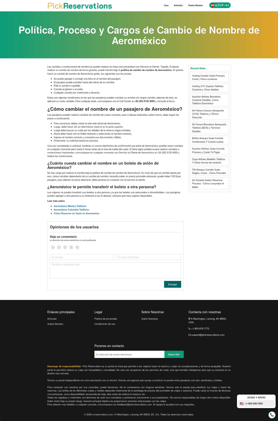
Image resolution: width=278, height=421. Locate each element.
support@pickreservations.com (208, 334)
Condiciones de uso (104, 323)
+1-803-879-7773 (199, 328)
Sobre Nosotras (149, 318)
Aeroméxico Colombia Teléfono (71, 209)
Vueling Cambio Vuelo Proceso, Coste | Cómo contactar (208, 77)
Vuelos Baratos (195, 5)
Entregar (172, 284)
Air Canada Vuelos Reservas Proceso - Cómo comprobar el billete (208, 183)
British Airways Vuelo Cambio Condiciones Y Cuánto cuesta (207, 139)
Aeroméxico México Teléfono (70, 206)
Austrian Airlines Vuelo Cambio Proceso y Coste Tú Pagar (208, 150)
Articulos (178, 5)
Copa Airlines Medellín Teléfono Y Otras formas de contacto (208, 160)
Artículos (52, 318)
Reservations (79, 5)
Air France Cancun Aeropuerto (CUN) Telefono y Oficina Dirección (208, 114)
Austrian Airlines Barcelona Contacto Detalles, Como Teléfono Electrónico (206, 100)
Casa (166, 5)
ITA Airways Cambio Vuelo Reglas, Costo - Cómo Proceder (209, 171)
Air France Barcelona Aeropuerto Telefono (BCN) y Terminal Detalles (209, 127)
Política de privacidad (105, 318)
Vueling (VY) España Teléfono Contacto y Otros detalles (207, 87)
